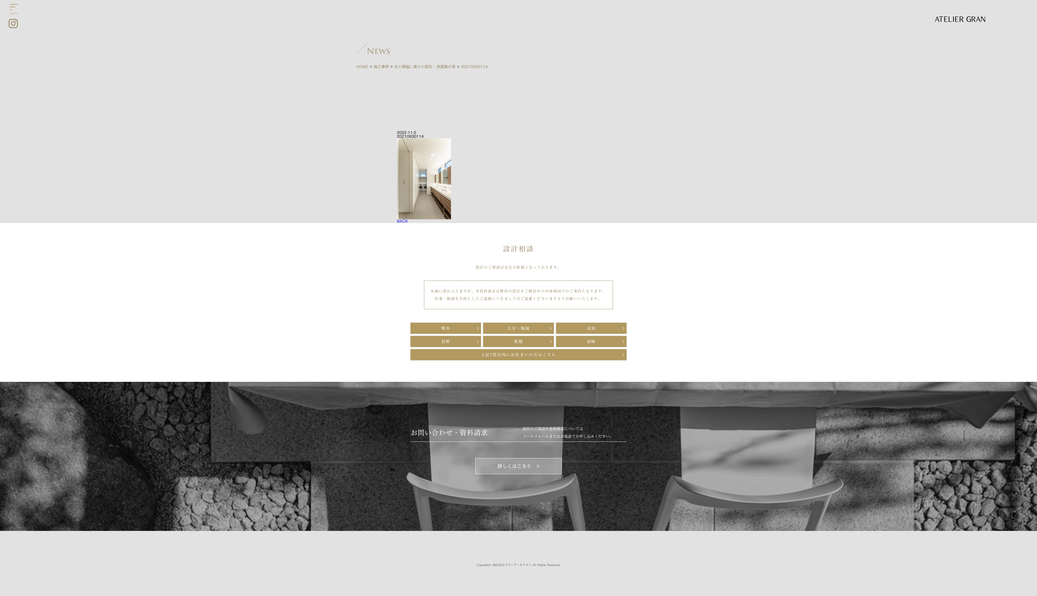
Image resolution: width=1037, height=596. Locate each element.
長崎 (591, 341)
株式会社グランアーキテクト (512, 564)
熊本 (445, 328)
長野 (445, 341)
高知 (591, 328)
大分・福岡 (518, 328)
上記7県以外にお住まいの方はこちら (518, 355)
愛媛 (518, 341)
